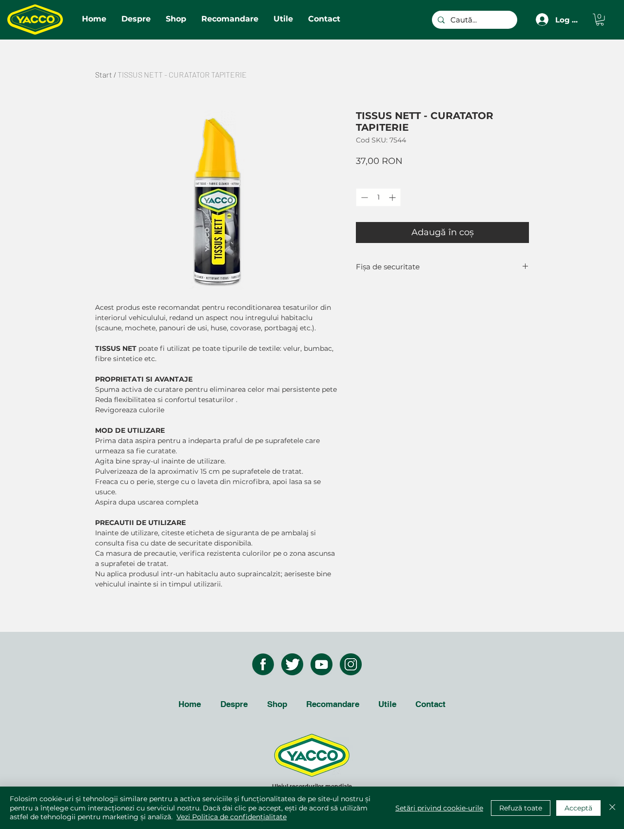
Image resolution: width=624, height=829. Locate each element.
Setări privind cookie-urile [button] (439, 808)
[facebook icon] (263, 664)
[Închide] (612, 807)
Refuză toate (520, 808)
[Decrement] (363, 197)
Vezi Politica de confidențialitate (231, 816)
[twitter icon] (292, 664)
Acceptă (578, 808)
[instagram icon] (351, 664)
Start (103, 74)
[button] (600, 19)
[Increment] (393, 197)
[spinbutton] (378, 197)
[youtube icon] (321, 664)
